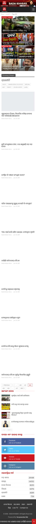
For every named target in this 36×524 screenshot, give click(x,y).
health (4, 84)
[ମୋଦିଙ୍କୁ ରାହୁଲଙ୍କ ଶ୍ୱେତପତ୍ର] (18, 277)
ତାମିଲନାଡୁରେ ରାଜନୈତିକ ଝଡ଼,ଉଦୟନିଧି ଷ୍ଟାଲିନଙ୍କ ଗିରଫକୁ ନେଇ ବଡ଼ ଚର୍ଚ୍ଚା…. (18, 67)
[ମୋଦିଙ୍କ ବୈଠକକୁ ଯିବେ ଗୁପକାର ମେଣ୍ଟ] (18, 334)
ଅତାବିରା (26, 87)
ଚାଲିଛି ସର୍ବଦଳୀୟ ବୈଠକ (11, 260)
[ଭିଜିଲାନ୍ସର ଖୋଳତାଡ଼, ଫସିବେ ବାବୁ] (18, 24)
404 (8, 388)
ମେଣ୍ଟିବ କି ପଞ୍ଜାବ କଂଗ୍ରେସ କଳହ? (13, 175)
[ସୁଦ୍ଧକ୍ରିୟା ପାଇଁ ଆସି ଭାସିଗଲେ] (6, 398)
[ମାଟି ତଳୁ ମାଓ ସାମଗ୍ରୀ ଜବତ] (6, 406)
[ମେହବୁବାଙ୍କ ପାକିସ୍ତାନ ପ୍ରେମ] (18, 305)
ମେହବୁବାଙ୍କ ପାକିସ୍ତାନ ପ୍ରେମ (11, 317)
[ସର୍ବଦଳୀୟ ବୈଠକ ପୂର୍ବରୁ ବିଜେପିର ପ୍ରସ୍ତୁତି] (18, 362)
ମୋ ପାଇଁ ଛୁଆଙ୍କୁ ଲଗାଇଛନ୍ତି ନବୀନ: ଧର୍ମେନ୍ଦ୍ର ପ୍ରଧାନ (8, 55)
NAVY (3, 87)
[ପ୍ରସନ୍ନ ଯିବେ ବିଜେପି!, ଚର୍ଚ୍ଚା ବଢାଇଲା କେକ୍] (18, 39)
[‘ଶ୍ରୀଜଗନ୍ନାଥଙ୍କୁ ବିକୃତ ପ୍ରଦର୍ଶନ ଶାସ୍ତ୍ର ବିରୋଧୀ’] (6, 415)
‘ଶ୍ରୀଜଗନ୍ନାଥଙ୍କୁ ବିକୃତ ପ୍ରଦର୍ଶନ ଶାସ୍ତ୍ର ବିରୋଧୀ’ (21, 414)
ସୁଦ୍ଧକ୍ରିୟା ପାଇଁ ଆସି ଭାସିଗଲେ (20, 395)
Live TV (15, 508)
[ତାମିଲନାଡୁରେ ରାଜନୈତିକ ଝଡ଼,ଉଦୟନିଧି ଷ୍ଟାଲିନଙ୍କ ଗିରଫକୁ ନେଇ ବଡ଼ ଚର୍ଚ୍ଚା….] (18, 65)
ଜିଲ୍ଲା (4, 489)
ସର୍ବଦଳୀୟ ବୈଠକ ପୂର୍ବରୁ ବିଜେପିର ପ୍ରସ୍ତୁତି (16, 374)
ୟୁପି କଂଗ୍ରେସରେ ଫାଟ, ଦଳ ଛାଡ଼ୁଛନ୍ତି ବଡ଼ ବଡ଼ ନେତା (17, 145)
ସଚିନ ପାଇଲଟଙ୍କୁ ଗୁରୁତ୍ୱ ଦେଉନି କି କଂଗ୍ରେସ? (17, 203)
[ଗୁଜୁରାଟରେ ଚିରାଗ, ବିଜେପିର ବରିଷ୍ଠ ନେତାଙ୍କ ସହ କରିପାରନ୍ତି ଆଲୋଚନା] (18, 101)
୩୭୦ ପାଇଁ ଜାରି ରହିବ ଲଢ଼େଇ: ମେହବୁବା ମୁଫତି (18, 232)
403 (4, 388)
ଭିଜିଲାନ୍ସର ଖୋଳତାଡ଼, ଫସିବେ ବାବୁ (15, 30)
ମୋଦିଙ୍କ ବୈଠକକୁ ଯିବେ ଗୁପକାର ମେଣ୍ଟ (15, 346)
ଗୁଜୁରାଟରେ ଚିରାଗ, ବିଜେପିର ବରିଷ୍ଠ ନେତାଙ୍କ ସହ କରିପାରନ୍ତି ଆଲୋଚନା (17, 114)
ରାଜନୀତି (10, 17)
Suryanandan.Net (22, 517)
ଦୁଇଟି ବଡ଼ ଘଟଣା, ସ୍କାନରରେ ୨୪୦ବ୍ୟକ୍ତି (25, 55)
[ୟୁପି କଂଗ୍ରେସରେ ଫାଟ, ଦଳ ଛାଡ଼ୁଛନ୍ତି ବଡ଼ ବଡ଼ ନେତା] (18, 132)
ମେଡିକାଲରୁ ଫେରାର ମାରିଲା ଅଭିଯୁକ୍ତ (22, 422)
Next (22, 388)
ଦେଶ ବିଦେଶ (6, 485)
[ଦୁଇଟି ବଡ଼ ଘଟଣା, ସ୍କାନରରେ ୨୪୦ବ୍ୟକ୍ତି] (26, 52)
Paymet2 (9, 87)
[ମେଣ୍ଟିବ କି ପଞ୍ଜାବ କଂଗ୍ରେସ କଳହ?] (18, 163)
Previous (7, 385)
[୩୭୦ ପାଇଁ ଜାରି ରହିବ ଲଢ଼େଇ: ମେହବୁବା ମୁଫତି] (18, 220)
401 (25, 385)
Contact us (24, 508)
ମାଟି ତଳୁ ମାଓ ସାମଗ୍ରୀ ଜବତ (19, 404)
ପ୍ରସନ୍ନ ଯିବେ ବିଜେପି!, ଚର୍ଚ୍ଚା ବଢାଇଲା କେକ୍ (15, 43)
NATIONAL (27, 84)
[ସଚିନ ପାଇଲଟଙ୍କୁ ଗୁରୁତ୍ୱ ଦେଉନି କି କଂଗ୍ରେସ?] (18, 191)
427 (17, 388)
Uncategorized (17, 87)
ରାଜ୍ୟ (4, 481)
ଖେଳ (3, 496)
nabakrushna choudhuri (15, 84)
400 (21, 385)
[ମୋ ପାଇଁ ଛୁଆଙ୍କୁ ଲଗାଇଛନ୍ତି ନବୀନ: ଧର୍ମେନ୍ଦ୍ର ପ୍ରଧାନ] (9, 52)
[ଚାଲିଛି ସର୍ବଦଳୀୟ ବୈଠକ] (18, 248)
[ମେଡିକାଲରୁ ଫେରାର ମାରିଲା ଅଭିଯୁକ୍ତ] (6, 424)
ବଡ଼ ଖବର (4, 17)
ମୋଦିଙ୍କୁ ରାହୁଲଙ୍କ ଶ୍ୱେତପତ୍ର (11, 289)
